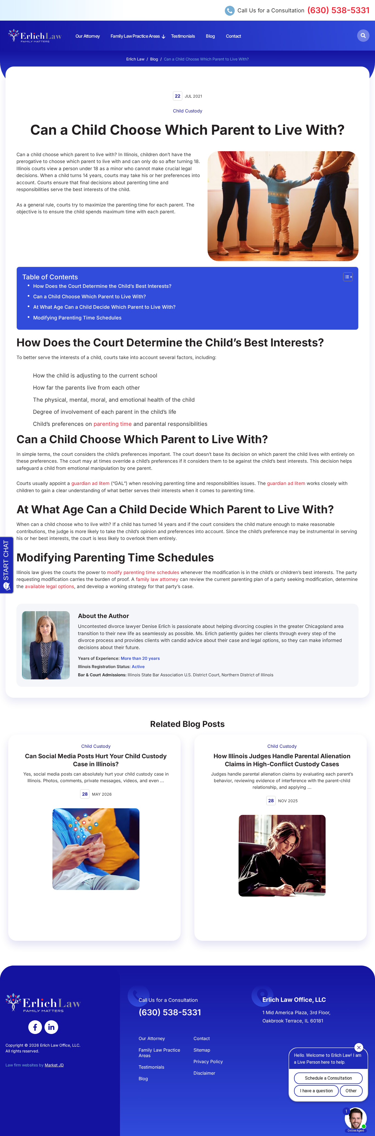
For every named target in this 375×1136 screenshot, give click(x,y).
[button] (363, 35)
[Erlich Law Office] (35, 35)
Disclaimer (204, 1073)
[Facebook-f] (35, 1027)
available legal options (49, 586)
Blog (210, 36)
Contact (233, 36)
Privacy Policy (208, 1061)
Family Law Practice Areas (135, 36)
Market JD (54, 1065)
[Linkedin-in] (51, 1027)
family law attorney (157, 579)
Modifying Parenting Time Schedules (77, 318)
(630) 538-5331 (338, 10)
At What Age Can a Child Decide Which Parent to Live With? (104, 307)
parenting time (113, 424)
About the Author (103, 615)
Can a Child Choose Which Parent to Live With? (89, 296)
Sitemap (202, 1050)
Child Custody (187, 111)
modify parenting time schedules (143, 572)
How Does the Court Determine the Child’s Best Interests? (102, 286)
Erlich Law (135, 59)
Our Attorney (87, 36)
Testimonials (183, 36)
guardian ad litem (91, 483)
